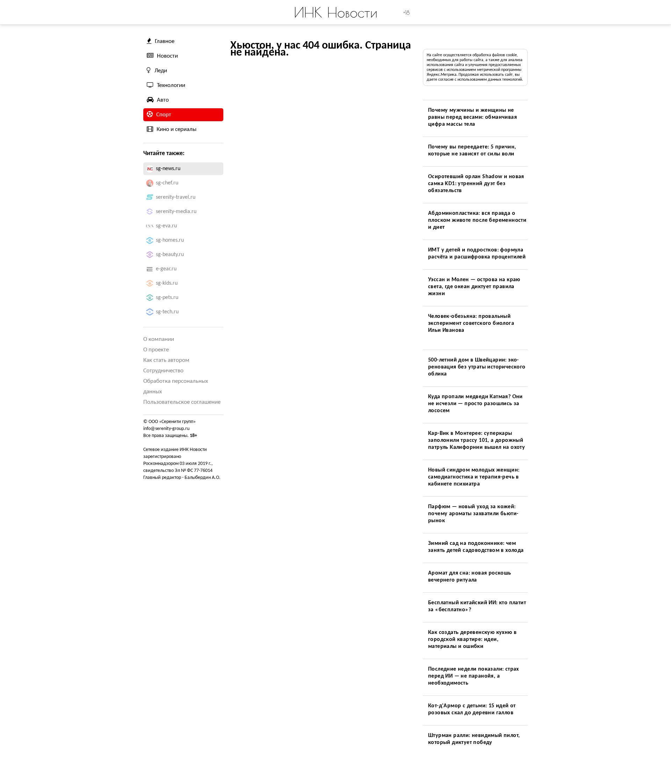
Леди (160, 71)
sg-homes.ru (170, 240)
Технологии (171, 85)
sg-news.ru (168, 168)
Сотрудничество (163, 371)
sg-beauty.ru (170, 254)
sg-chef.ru (167, 183)
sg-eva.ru (166, 226)
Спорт (163, 115)
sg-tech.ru (167, 312)
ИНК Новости (335, 12)
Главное (164, 41)
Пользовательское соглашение (182, 402)
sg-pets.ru (167, 297)
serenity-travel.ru (175, 197)
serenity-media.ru (176, 211)
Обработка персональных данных (175, 386)
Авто (163, 100)
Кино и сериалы (176, 129)
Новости (167, 56)
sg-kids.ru (167, 283)
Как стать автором (166, 360)
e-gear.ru (166, 269)
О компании (158, 339)
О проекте (156, 350)
